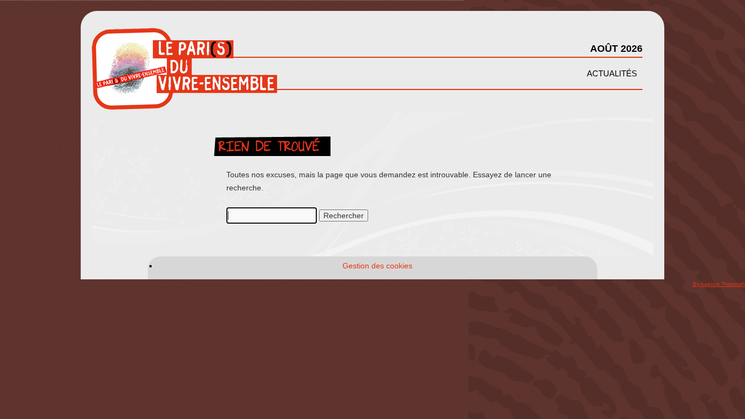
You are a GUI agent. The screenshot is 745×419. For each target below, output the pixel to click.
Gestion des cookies (377, 265)
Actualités (612, 73)
